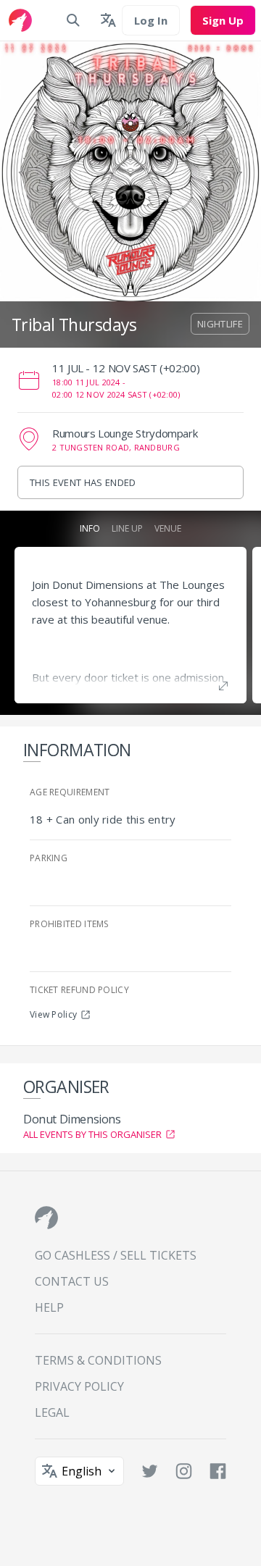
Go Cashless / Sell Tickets (115, 1255)
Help (49, 1307)
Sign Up (223, 20)
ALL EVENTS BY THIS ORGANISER (92, 1134)
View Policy (53, 1014)
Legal (52, 1412)
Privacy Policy (79, 1386)
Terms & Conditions (98, 1360)
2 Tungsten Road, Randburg (116, 447)
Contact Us (72, 1281)
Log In (150, 20)
